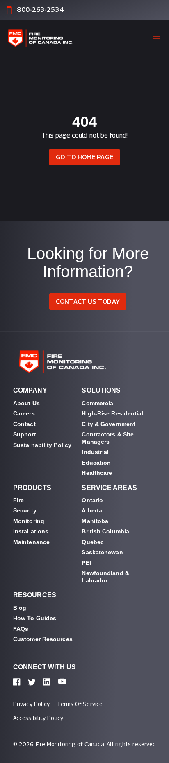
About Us (26, 403)
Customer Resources (43, 639)
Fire (18, 500)
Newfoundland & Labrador (106, 577)
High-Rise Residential (112, 413)
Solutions (101, 390)
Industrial (95, 452)
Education (96, 462)
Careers (24, 413)
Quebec (93, 542)
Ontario (92, 500)
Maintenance (31, 542)
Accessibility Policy (38, 717)
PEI (86, 563)
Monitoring (28, 521)
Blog (19, 608)
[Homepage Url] (43, 39)
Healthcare (97, 473)
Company (30, 390)
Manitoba (95, 521)
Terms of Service (80, 703)
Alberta (92, 510)
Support (24, 434)
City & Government (108, 424)
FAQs (20, 628)
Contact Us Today (88, 301)
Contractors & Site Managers (108, 438)
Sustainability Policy (42, 445)
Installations (30, 531)
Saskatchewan (102, 552)
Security (25, 510)
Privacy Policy (31, 703)
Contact (24, 424)
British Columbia (105, 531)
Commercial (98, 403)
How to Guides (34, 618)
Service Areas (109, 487)
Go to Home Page (84, 157)
